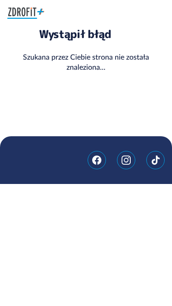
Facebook (97, 160)
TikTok (155, 160)
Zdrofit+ (25, 13)
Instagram (126, 160)
